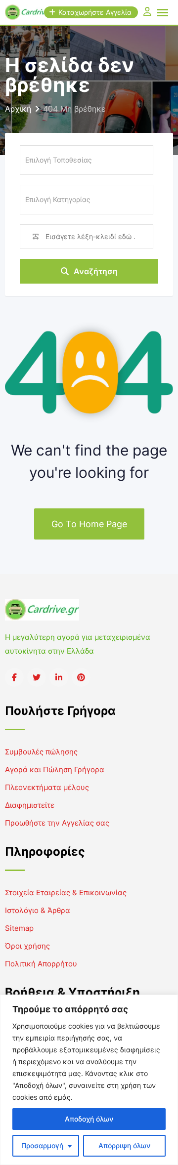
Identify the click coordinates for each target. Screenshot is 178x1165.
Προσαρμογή (42, 1145)
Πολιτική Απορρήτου (41, 963)
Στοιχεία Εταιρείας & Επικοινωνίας (66, 892)
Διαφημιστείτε (29, 805)
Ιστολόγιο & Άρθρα (37, 910)
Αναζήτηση (96, 271)
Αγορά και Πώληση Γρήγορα (54, 769)
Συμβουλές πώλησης (41, 751)
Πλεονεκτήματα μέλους (47, 787)
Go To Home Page (89, 524)
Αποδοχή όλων (89, 1119)
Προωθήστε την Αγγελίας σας (57, 823)
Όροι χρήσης (27, 946)
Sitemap (19, 928)
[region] (89, 1080)
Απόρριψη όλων (124, 1145)
